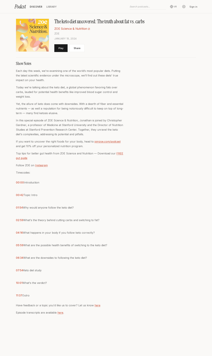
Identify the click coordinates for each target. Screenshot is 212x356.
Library (51, 6)
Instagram (41, 165)
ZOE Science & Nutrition (70, 28)
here (97, 305)
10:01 (19, 283)
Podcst (20, 6)
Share (77, 48)
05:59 (19, 245)
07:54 (19, 270)
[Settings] (184, 7)
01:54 (19, 207)
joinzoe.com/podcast (108, 141)
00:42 (20, 195)
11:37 (19, 295)
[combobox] (148, 6)
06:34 (19, 257)
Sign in (193, 6)
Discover (36, 6)
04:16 (19, 232)
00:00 (20, 182)
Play (60, 48)
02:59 (19, 220)
